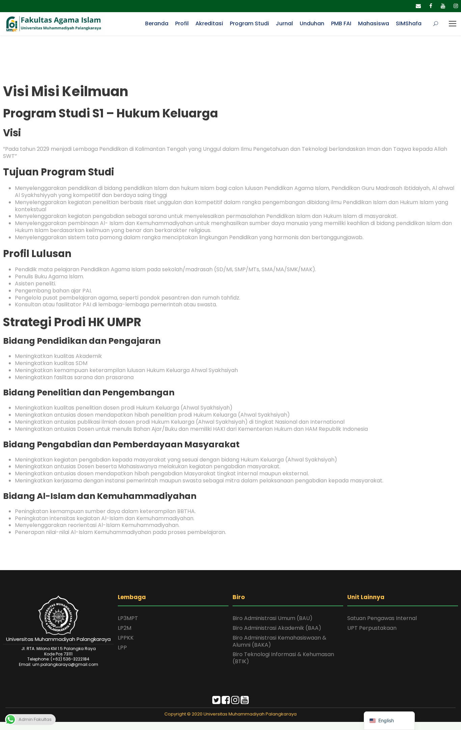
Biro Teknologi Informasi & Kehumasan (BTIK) (283, 657)
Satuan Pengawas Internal (382, 618)
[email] (418, 5)
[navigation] (389, 720)
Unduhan (312, 23)
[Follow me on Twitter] (216, 701)
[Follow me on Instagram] (235, 701)
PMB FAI (341, 23)
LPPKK (126, 638)
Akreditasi (209, 23)
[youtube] (443, 5)
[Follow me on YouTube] (245, 701)
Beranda (156, 23)
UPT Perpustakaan (372, 628)
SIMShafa (409, 23)
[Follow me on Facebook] (226, 701)
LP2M (124, 628)
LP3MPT (128, 618)
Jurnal (284, 23)
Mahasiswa (373, 23)
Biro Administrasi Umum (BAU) (273, 618)
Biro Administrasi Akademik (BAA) (277, 628)
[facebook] (430, 5)
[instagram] (456, 5)
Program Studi (249, 23)
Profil (182, 23)
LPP (122, 647)
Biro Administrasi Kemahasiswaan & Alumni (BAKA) (279, 641)
